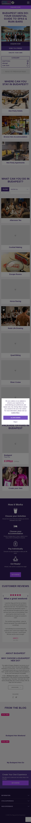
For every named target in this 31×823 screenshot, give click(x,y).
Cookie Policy (15, 413)
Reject (15, 422)
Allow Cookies (15, 417)
